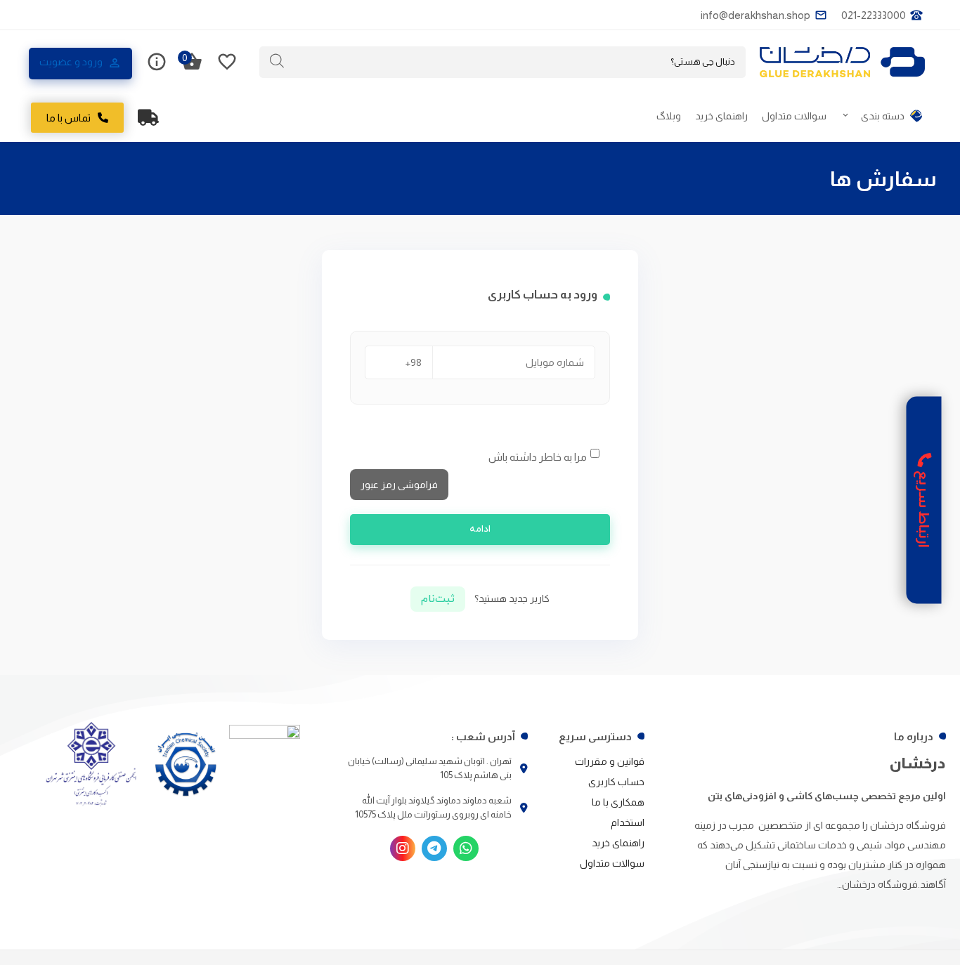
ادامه (480, 529)
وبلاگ (668, 116)
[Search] (276, 61)
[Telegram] (434, 848)
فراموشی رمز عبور (399, 484)
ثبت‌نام (438, 599)
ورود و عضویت (71, 61)
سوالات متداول (794, 116)
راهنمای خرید (721, 116)
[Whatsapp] (466, 848)
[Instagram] (402, 848)
